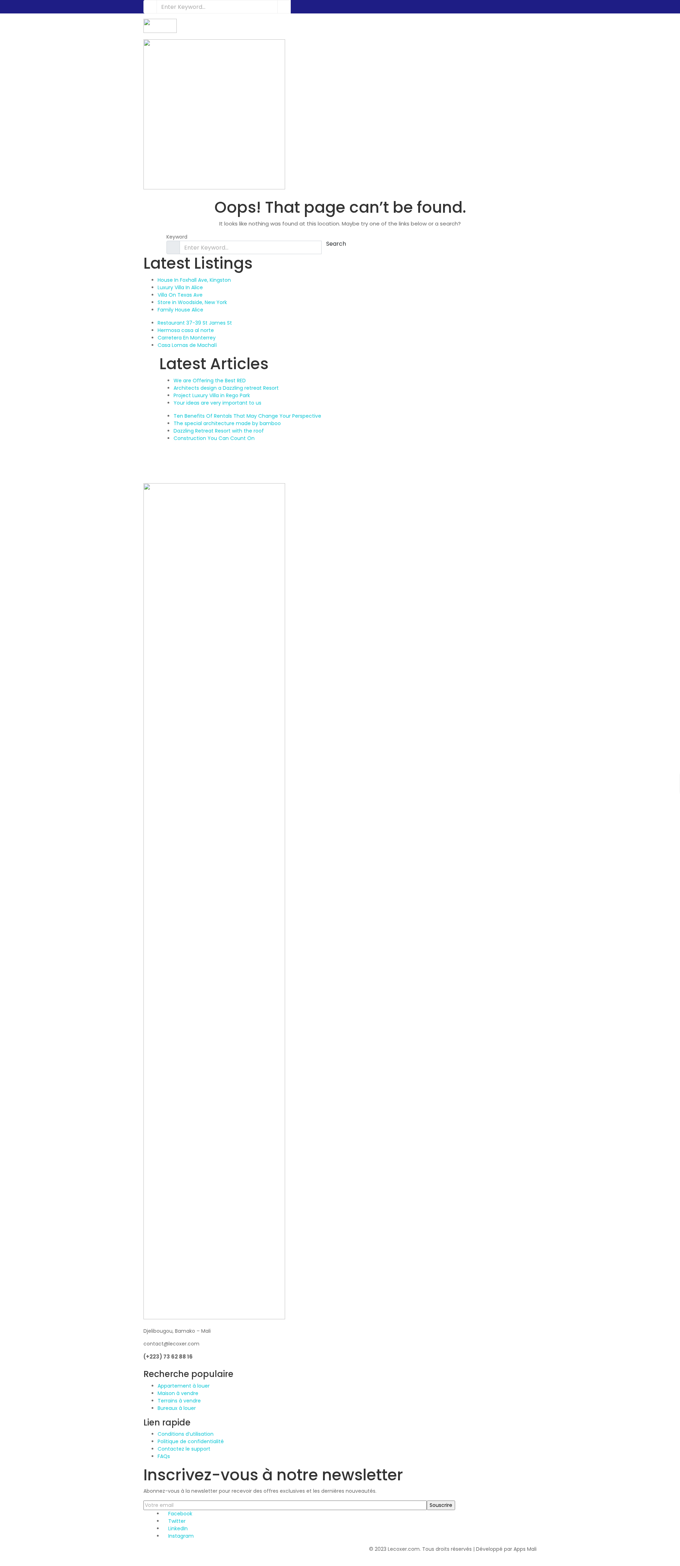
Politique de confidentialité (191, 1441)
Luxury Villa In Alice (180, 287)
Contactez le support (184, 1448)
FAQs (164, 1456)
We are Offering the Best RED (210, 380)
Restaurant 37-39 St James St (195, 322)
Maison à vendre (178, 1393)
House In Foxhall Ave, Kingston (194, 280)
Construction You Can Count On (214, 438)
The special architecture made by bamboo (227, 423)
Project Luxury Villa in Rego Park (212, 395)
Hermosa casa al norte (186, 330)
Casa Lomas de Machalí (187, 345)
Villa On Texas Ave (180, 294)
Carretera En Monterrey (187, 337)
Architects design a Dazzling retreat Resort (226, 388)
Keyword (176, 236)
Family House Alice (180, 309)
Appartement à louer (184, 1385)
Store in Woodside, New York (192, 302)
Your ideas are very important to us (217, 402)
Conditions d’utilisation (186, 1434)
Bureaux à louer (177, 1408)
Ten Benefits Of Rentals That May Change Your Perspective (247, 415)
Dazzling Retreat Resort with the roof (219, 430)
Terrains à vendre (179, 1400)
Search (336, 244)
